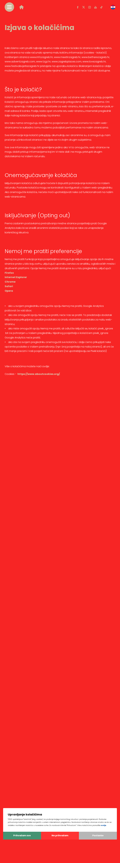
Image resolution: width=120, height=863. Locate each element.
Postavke (98, 835)
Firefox (9, 273)
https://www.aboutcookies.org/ (39, 374)
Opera (9, 291)
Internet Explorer (16, 277)
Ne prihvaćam (60, 835)
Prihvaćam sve (22, 835)
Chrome (10, 282)
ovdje (103, 825)
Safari (9, 286)
